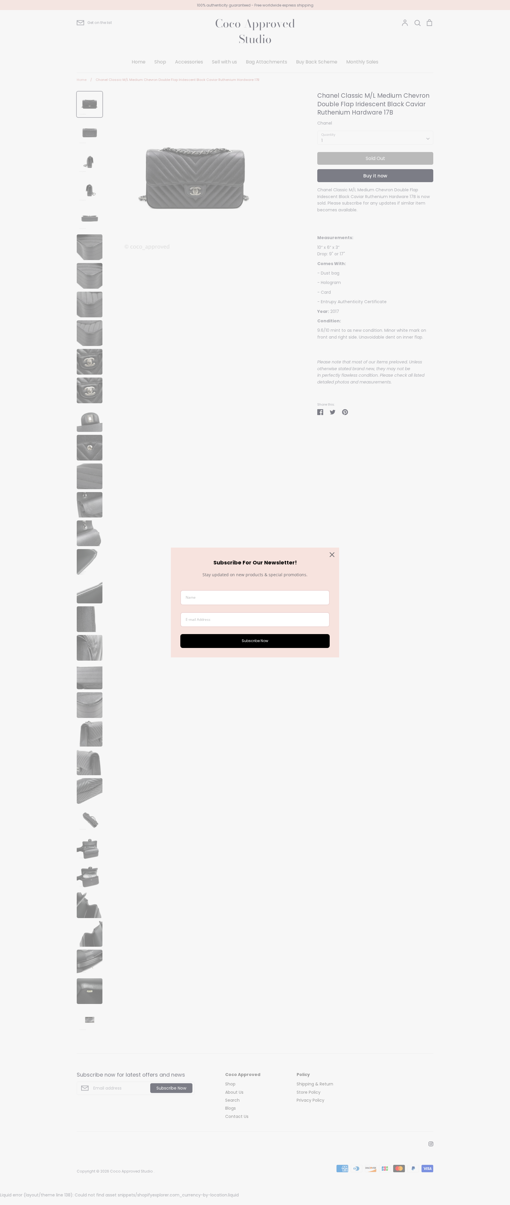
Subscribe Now (255, 640)
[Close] (332, 555)
